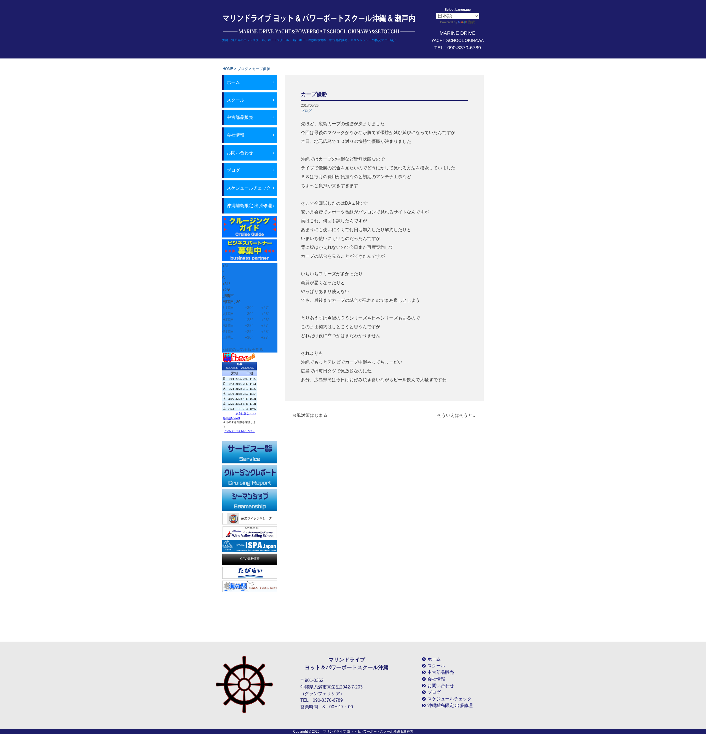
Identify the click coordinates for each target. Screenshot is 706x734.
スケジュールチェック (249, 188)
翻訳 (471, 22)
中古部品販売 (240, 117)
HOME (228, 69)
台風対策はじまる (307, 415)
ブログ (242, 69)
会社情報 (235, 135)
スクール (235, 100)
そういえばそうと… (459, 415)
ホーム (233, 82)
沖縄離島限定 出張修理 (249, 205)
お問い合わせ (240, 152)
